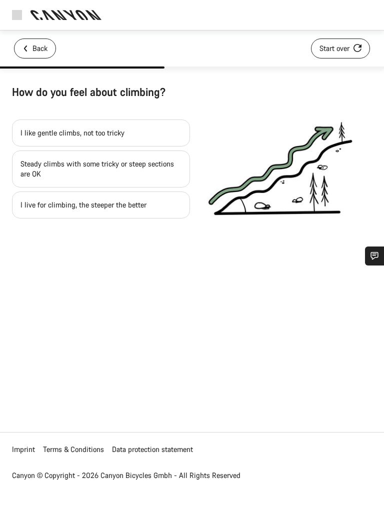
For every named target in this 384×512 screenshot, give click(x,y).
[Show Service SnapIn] (374, 256)
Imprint (23, 449)
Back (39, 48)
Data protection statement (152, 449)
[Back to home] (66, 15)
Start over (336, 48)
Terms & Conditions (73, 449)
